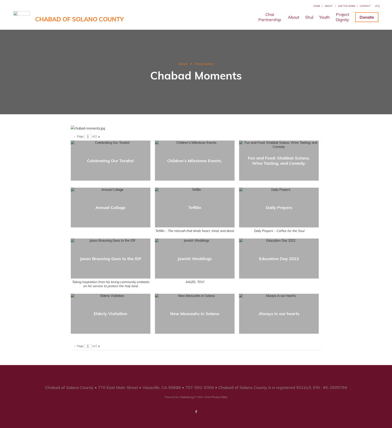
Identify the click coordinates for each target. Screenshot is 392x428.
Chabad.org (186, 397)
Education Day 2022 (279, 258)
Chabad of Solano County (79, 19)
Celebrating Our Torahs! (110, 160)
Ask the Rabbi (346, 6)
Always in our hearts (279, 313)
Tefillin (194, 207)
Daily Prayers (279, 207)
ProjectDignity (342, 17)
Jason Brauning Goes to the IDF (110, 258)
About (329, 6)
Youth (324, 17)
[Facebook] (196, 411)
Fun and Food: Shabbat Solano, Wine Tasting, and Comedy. (279, 160)
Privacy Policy (219, 397)
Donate (367, 17)
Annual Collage (110, 207)
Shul (309, 17)
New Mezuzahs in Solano (194, 313)
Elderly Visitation (110, 313)
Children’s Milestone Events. (194, 160)
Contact (365, 6)
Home (316, 6)
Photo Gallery (204, 64)
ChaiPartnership (269, 17)
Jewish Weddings (195, 258)
